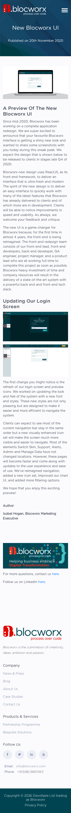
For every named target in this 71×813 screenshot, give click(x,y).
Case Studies (13, 696)
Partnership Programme (21, 724)
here (55, 574)
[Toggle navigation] (64, 9)
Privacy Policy (35, 805)
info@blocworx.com (31, 766)
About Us (10, 689)
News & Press (13, 673)
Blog (6, 681)
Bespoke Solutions (17, 732)
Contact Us (11, 704)
